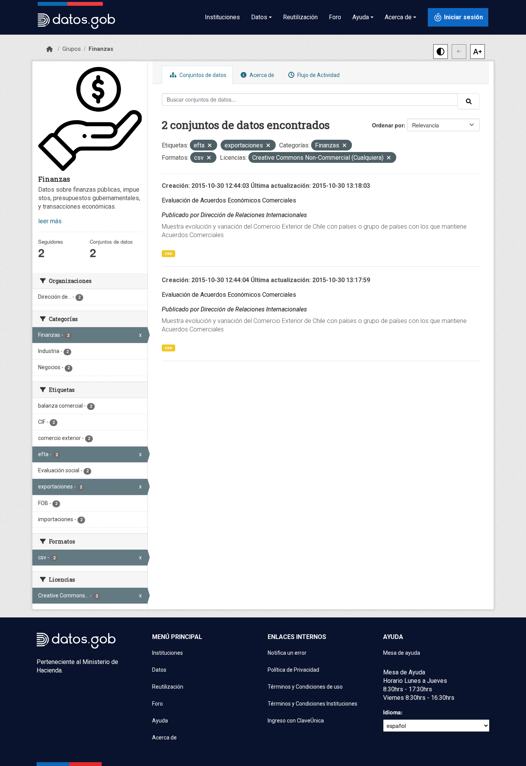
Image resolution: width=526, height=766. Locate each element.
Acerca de (261, 75)
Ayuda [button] (360, 17)
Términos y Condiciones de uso (305, 687)
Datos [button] (259, 17)
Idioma (392, 712)
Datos (159, 670)
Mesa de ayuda (401, 653)
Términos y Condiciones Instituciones (312, 704)
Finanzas (101, 48)
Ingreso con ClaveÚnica (296, 720)
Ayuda (160, 720)
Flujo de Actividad (318, 75)
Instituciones (222, 17)
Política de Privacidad (293, 670)
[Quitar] (209, 146)
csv (168, 253)
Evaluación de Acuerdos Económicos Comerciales (229, 200)
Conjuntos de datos (202, 75)
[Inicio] (49, 49)
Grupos (71, 48)
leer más (50, 221)
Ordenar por (388, 125)
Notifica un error (287, 653)
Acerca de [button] (398, 17)
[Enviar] (468, 101)
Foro (335, 17)
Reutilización (300, 17)
